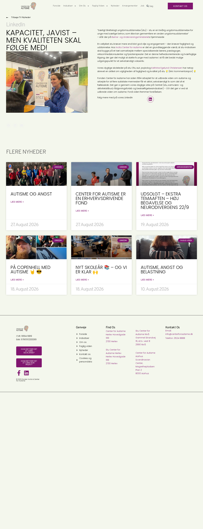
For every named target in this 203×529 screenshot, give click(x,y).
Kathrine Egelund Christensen (166, 67)
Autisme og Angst (31, 194)
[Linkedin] (26, 373)
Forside (56, 6)
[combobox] (156, 6)
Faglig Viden (98, 6)
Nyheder (115, 6)
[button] (150, 99)
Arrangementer (130, 6)
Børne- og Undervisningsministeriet (130, 37)
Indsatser (68, 6)
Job (142, 6)
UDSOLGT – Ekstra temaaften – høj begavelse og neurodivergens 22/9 (165, 201)
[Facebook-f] (19, 373)
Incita (119, 47)
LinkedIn (15, 25)
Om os (82, 6)
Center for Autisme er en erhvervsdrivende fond (101, 198)
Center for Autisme (132, 47)
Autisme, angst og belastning (162, 269)
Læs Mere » (17, 202)
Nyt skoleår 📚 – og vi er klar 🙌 (101, 269)
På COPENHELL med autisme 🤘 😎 (31, 269)
